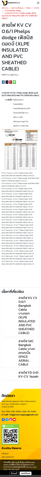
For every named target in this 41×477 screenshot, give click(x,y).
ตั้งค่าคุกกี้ (14, 473)
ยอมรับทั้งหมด (25, 473)
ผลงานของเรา (8, 456)
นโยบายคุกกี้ (15, 469)
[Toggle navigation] (38, 3)
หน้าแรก (5, 453)
